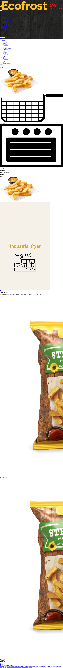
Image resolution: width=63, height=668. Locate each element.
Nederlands (2, 666)
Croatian (13, 667)
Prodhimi (5, 24)
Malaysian (59, 666)
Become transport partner (7, 35)
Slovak (1, 667)
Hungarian (21, 667)
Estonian (16, 667)
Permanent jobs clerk (7, 19)
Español (10, 666)
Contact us (5, 33)
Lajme (3, 29)
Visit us (5, 34)
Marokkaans (48, 666)
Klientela (5, 23)
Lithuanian (8, 667)
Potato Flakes (18, 36)
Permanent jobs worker (7, 18)
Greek (25, 666)
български (30, 666)
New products (6, 28)
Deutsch (18, 666)
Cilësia (5, 25)
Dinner (5, 15)
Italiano (12, 666)
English (8, 666)
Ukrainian (24, 667)
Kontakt (3, 32)
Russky (23, 666)
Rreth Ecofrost (4, 50)
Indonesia (41, 666)
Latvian (19, 667)
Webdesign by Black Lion (10, 665)
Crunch (5, 13)
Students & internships (7, 20)
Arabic (27, 667)
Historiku (5, 22)
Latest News (6, 30)
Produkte (3, 12)
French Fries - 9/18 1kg (3, 477)
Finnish (54, 666)
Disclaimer (4, 665)
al (0, 0)
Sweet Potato (6, 16)
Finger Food (6, 14)
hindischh (44, 666)
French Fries (2, 36)
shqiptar (27, 666)
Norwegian (56, 666)
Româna (20, 666)
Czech (3, 667)
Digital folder (6, 27)
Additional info (6, 21)
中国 (36, 666)
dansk (37, 666)
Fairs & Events (6, 31)
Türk (39, 666)
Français (5, 666)
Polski (5, 667)
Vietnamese (30, 667)
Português (15, 666)
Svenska (51, 666)
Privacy (1, 665)
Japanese (33, 666)
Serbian (11, 667)
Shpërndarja (6, 26)
